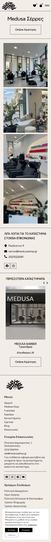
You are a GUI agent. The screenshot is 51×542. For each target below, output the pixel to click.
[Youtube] (23, 477)
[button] (43, 283)
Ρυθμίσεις (12, 535)
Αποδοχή (11, 530)
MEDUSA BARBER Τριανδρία (25, 345)
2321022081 (16, 256)
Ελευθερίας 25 (25, 352)
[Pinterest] (17, 477)
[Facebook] (7, 266)
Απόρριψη (26, 530)
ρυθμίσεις (32, 525)
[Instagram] (13, 266)
